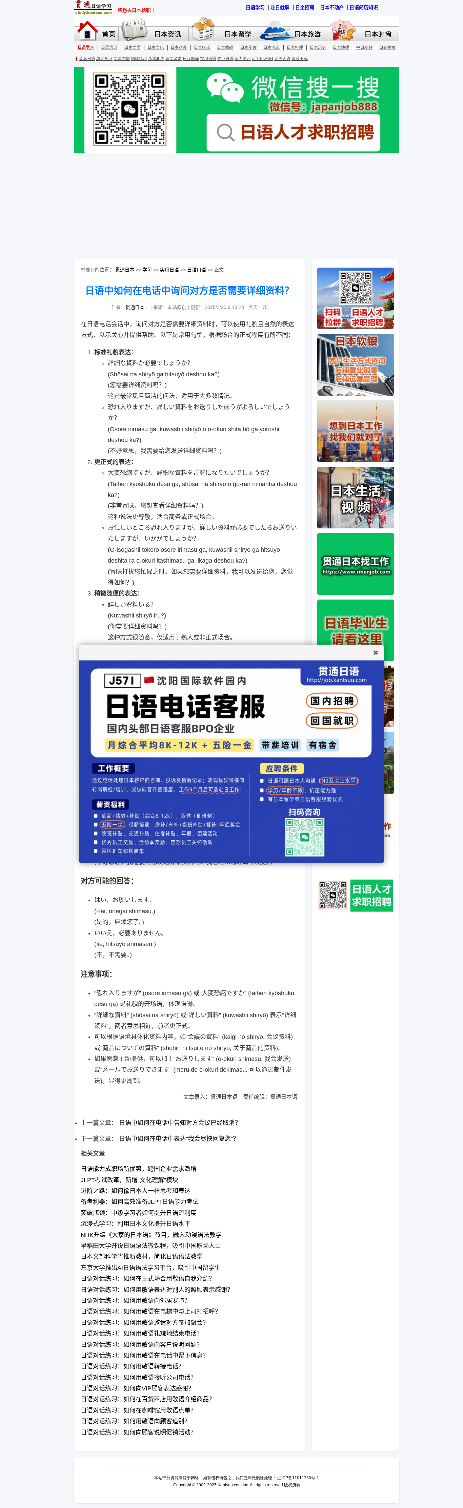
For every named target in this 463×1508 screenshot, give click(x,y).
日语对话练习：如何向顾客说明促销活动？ (139, 1432)
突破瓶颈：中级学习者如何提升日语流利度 (139, 1213)
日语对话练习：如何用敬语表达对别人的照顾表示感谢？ (157, 1289)
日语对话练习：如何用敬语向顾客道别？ (135, 1421)
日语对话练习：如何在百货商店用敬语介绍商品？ (148, 1399)
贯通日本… (137, 307)
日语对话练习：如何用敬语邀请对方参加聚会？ (145, 1322)
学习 (147, 269)
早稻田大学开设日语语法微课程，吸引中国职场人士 (151, 1245)
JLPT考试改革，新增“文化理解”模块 (129, 1180)
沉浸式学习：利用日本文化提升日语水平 (135, 1223)
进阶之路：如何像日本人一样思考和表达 (135, 1191)
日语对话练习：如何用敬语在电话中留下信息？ (145, 1355)
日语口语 (196, 269)
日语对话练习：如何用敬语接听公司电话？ (139, 1377)
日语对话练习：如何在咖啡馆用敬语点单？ (139, 1410)
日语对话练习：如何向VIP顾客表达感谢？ (137, 1388)
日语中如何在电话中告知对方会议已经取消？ (180, 1122)
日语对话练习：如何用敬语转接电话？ (132, 1366)
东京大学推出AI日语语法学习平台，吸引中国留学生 (151, 1267)
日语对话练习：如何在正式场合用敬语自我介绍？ (148, 1278)
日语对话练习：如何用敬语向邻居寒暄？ (135, 1300)
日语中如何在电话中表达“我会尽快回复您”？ (179, 1138)
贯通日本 (124, 269)
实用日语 (169, 269)
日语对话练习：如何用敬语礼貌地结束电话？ (142, 1333)
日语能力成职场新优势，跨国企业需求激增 (139, 1169)
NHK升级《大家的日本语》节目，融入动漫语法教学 (151, 1235)
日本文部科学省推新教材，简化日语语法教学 (142, 1256)
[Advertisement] (231, 206)
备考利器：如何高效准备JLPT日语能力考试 (140, 1201)
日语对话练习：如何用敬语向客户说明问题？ (142, 1344)
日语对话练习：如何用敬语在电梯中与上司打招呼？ (151, 1311)
